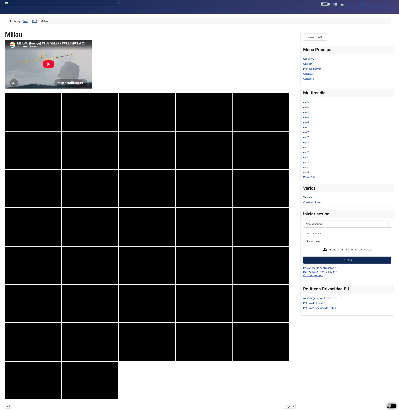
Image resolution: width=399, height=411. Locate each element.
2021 (306, 126)
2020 (306, 131)
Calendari (308, 73)
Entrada (347, 260)
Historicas (309, 176)
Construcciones (312, 202)
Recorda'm (313, 241)
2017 (306, 146)
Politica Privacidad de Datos (319, 308)
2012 (306, 171)
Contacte (308, 78)
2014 (306, 161)
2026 (306, 101)
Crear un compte (313, 275)
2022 (306, 121)
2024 (306, 111)
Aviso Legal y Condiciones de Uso (322, 298)
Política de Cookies (314, 303)
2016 (306, 151)
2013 (306, 166)
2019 (306, 136)
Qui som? (308, 58)
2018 (306, 141)
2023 (306, 116)
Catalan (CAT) (314, 37)
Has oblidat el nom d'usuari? (320, 271)
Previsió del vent (312, 68)
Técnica (307, 197)
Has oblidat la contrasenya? (319, 268)
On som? (308, 63)
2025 (306, 106)
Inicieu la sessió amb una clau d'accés (350, 249)
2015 (306, 156)
